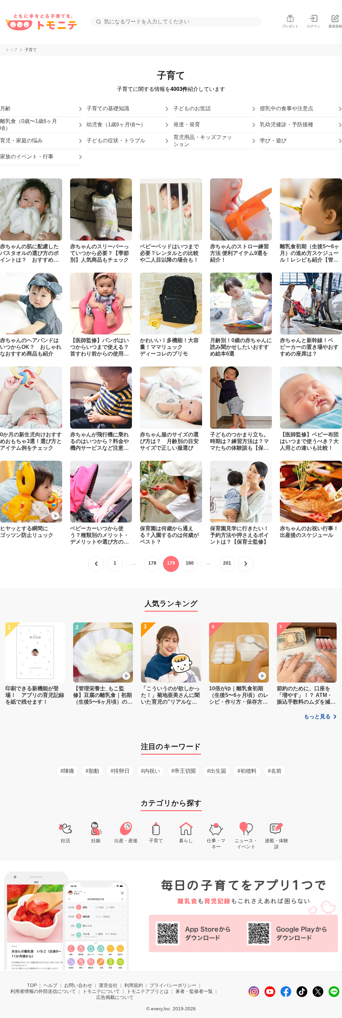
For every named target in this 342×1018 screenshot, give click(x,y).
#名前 (275, 771)
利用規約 (133, 985)
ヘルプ (50, 985)
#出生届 (216, 771)
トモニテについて (101, 991)
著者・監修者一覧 (194, 991)
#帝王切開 (183, 771)
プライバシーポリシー (173, 985)
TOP (32, 985)
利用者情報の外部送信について (43, 991)
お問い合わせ (78, 985)
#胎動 (92, 771)
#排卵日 (120, 771)
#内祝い (150, 771)
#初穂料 (246, 771)
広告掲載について (115, 997)
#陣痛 (67, 771)
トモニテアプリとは (148, 991)
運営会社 (108, 985)
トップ (11, 49)
